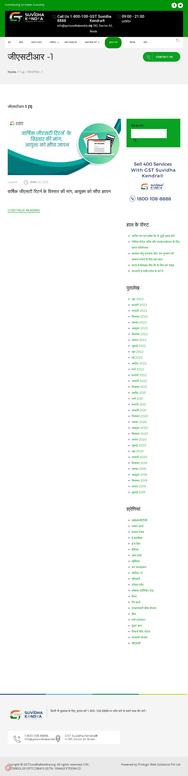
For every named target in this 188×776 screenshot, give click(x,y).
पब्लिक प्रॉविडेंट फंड (142, 590)
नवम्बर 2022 (139, 322)
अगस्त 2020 (139, 439)
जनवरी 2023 (139, 311)
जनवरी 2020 (139, 457)
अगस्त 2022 (139, 340)
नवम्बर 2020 (139, 422)
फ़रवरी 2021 (139, 404)
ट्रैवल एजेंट (138, 584)
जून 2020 (138, 451)
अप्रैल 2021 (139, 392)
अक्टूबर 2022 (140, 328)
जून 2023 (138, 299)
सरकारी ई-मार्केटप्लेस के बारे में (147, 271)
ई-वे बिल (136, 543)
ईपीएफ (135, 549)
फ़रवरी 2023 (139, 305)
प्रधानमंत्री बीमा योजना (144, 608)
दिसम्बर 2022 (140, 316)
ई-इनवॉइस (137, 538)
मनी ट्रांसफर (138, 620)
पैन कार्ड (136, 602)
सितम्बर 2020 (140, 433)
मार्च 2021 (137, 398)
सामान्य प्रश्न (36, 42)
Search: (137, 126)
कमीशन (53, 42)
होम (9, 42)
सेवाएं (21, 42)
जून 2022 (138, 352)
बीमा (134, 614)
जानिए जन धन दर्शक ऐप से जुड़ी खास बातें (153, 236)
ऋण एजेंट (137, 555)
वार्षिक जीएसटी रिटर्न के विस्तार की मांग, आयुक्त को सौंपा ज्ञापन (59, 191)
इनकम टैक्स (138, 532)
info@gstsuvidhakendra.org (39, 739)
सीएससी (136, 643)
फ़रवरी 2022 (139, 375)
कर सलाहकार (139, 567)
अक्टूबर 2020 (140, 428)
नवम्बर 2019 (139, 469)
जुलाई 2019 (138, 492)
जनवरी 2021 (139, 410)
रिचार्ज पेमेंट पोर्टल (141, 631)
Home (12, 72)
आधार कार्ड (137, 526)
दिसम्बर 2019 (139, 463)
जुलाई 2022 (139, 346)
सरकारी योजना (139, 637)
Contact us (164, 57)
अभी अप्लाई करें (70, 42)
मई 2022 (137, 357)
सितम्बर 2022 (140, 334)
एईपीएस (136, 561)
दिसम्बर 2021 (139, 387)
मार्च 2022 (138, 369)
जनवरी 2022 (139, 381)
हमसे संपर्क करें (91, 42)
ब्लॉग (145, 42)
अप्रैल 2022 (139, 363)
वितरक (132, 42)
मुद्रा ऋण (137, 625)
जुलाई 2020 (139, 445)
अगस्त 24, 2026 (39, 182)
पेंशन (134, 596)
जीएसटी (136, 579)
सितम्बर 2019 (139, 480)
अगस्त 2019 (139, 486)
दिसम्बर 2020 (140, 416)
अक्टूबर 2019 (139, 474)
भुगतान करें (113, 42)
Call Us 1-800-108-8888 (73, 18)
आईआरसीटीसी (139, 520)
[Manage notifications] (8, 768)
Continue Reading (24, 210)
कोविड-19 (137, 573)
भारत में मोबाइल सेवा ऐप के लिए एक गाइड (153, 265)
